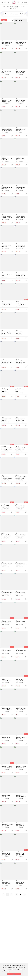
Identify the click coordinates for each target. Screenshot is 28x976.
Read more (7, 970)
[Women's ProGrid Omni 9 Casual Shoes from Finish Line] (7, 147)
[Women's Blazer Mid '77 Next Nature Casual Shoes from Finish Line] (7, 581)
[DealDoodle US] (14, 2)
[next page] (24, 894)
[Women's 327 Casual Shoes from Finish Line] (21, 147)
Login (25, 2)
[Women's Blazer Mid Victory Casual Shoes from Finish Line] (21, 233)
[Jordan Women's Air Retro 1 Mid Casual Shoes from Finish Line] (21, 60)
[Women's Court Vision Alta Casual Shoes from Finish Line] (21, 523)
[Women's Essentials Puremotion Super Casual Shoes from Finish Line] (7, 842)
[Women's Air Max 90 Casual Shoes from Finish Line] (7, 233)
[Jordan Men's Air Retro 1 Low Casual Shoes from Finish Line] (21, 31)
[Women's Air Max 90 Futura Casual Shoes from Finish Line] (7, 668)
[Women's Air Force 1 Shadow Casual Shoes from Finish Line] (21, 262)
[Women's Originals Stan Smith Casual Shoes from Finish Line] (21, 465)
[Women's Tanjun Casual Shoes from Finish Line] (7, 262)
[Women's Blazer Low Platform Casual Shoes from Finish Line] (7, 204)
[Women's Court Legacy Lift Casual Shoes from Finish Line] (21, 175)
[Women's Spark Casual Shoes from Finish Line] (21, 581)
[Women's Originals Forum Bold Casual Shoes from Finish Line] (7, 871)
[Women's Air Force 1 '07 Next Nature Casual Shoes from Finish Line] (7, 291)
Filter (4, 20)
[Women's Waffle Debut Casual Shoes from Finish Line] (7, 175)
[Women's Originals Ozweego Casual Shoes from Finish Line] (21, 784)
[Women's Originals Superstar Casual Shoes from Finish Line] (7, 320)
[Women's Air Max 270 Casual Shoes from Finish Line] (21, 118)
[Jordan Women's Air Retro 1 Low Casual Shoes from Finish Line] (21, 89)
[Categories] (5, 2)
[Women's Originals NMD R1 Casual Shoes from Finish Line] (7, 813)
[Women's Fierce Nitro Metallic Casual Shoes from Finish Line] (7, 349)
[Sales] (8, 2)
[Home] (2, 2)
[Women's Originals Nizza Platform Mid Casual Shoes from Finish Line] (21, 813)
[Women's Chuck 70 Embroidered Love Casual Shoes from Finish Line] (7, 726)
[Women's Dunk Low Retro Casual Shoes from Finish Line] (21, 407)
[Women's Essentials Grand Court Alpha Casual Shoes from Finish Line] (21, 871)
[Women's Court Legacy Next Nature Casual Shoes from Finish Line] (7, 89)
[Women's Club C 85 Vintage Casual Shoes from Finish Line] (21, 349)
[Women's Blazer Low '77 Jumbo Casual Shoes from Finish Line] (21, 204)
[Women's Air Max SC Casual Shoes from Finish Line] (21, 320)
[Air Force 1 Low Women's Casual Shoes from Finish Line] (7, 465)
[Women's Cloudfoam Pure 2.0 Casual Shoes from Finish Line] (7, 523)
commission (13, 965)
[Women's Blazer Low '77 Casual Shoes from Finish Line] (21, 552)
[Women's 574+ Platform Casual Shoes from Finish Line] (7, 784)
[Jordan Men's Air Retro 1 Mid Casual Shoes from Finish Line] (7, 31)
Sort (13, 20)
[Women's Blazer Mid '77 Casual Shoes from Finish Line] (7, 407)
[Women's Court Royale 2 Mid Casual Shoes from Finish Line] (21, 755)
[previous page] (3, 894)
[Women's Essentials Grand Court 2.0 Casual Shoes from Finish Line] (7, 697)
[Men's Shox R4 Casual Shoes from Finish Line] (7, 60)
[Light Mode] (22, 2)
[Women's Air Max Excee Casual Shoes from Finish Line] (7, 552)
